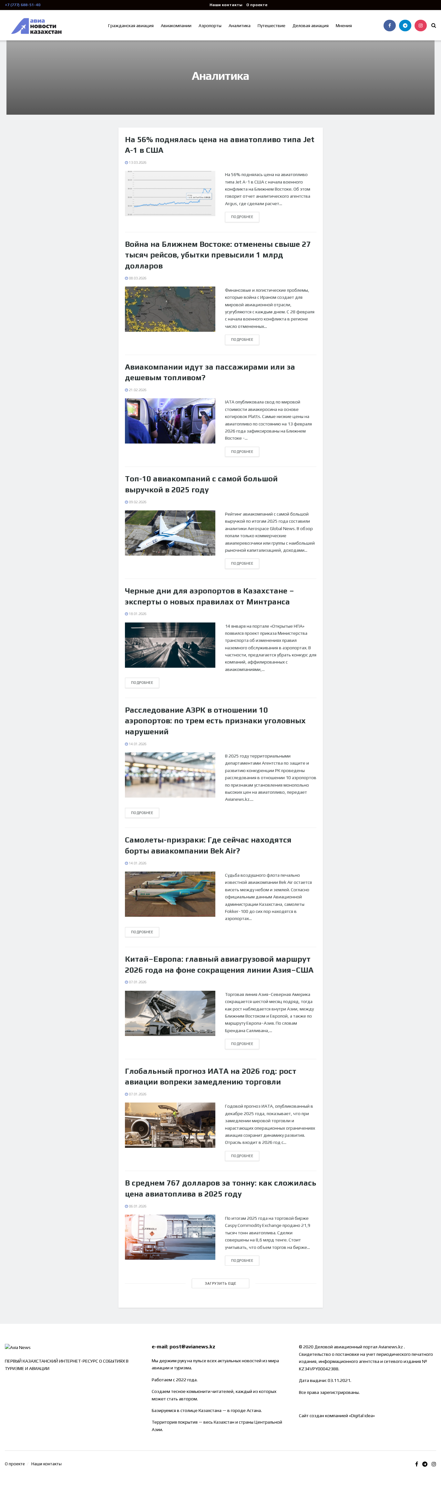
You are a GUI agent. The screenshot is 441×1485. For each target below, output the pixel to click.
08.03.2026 (137, 278)
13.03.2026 (137, 162)
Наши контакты (226, 5)
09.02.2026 (137, 502)
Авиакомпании (176, 25)
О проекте (256, 5)
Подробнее (242, 217)
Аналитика (240, 25)
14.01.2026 (137, 744)
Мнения (344, 25)
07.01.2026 (137, 982)
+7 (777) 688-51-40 (22, 5)
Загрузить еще (220, 1283)
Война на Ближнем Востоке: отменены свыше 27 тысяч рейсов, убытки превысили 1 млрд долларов (218, 255)
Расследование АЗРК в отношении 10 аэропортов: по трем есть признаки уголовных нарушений (215, 721)
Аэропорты (210, 25)
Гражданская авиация (131, 25)
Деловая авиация (310, 25)
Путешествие (271, 25)
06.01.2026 (137, 1206)
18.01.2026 (137, 614)
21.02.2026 (137, 390)
